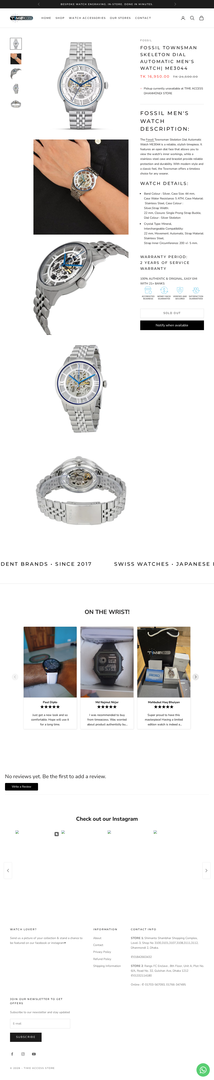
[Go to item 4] (16, 89)
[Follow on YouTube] (34, 1054)
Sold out (172, 313)
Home (46, 17)
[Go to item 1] (16, 44)
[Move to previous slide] (17, 677)
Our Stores (120, 17)
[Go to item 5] (16, 104)
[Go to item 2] (16, 59)
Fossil (146, 40)
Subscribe (26, 1037)
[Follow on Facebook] (12, 1054)
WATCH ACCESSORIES (87, 17)
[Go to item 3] (16, 74)
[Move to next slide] (197, 677)
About (97, 938)
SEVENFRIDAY (106, 4)
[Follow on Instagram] (23, 1054)
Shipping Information (107, 966)
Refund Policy (102, 959)
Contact (143, 17)
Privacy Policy (102, 952)
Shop (60, 17)
